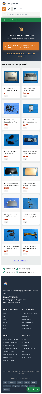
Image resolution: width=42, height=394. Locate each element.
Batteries (25, 325)
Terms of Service (26, 378)
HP (4, 316)
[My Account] (9, 9)
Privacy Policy (15, 378)
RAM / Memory (27, 319)
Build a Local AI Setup (10, 342)
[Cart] (21, 9)
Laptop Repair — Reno (10, 354)
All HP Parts (11, 53)
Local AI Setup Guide (10, 348)
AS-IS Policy (26, 357)
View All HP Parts (20, 261)
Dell (4, 313)
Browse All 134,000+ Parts (25, 53)
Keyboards (25, 316)
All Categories (13, 20)
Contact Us (21, 56)
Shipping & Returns (28, 348)
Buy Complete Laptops (10, 339)
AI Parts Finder (8, 357)
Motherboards (26, 328)
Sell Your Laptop (8, 351)
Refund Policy (26, 354)
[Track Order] (14, 9)
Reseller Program (8, 360)
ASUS (5, 325)
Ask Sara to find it (22, 46)
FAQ (23, 351)
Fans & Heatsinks (27, 322)
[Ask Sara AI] (4, 9)
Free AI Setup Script (9, 345)
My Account (26, 342)
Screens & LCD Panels (29, 313)
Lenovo (5, 319)
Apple (5, 322)
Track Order (26, 345)
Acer (4, 328)
